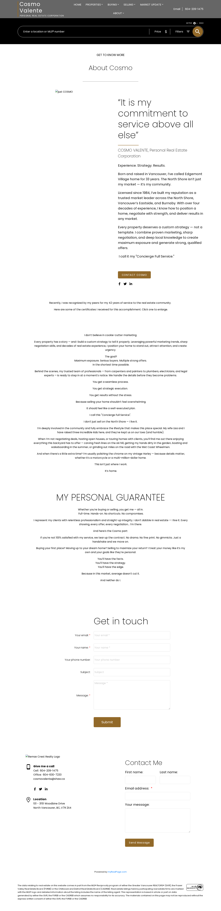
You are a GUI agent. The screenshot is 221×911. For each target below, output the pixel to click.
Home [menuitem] (77, 4)
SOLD (201, 23)
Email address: (137, 788)
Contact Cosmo (134, 274)
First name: (134, 772)
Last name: (169, 772)
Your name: (81, 647)
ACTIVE (189, 23)
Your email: (82, 635)
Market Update (150, 4)
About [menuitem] (117, 13)
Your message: (137, 804)
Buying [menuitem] (112, 4)
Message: (83, 695)
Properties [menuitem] (93, 4)
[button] (134, 274)
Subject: (85, 672)
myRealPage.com (117, 871)
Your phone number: (77, 660)
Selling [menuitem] (128, 4)
